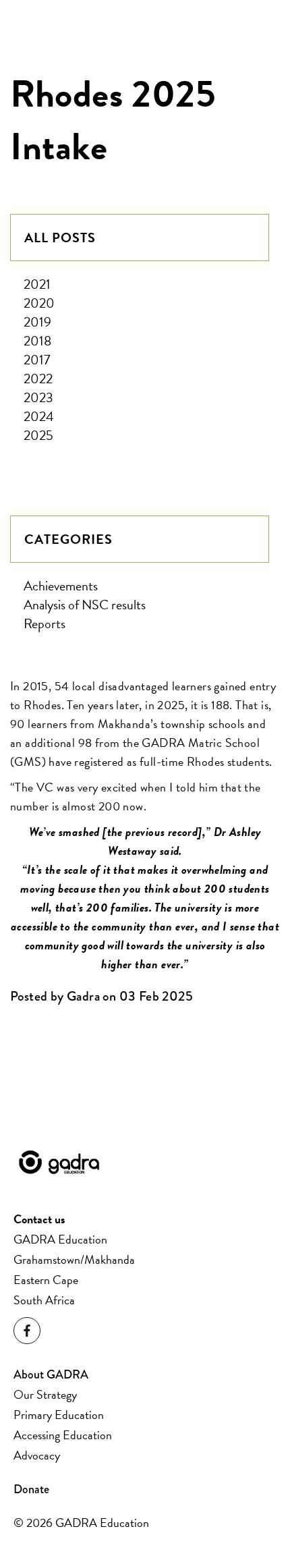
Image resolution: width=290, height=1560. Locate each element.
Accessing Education (62, 1435)
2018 (37, 341)
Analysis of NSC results (85, 604)
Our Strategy (45, 1394)
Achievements (61, 586)
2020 (39, 303)
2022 (38, 378)
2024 (39, 416)
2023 (38, 397)
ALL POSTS (60, 237)
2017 (37, 360)
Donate (31, 1489)
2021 (37, 284)
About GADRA (50, 1374)
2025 (38, 435)
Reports (44, 623)
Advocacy (36, 1455)
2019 (37, 322)
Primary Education (58, 1414)
